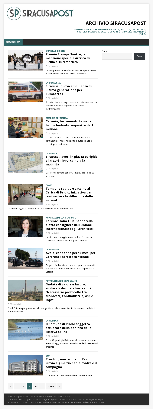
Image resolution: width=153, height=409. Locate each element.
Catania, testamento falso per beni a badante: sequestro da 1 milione (69, 125)
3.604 (51, 386)
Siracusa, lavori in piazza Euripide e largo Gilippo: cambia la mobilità (72, 160)
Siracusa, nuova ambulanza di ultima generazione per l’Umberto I (69, 90)
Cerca (104, 51)
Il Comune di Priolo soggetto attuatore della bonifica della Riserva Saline (69, 328)
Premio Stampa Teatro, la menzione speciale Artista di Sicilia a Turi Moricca (68, 58)
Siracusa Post (13, 42)
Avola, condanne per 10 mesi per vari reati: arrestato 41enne (70, 255)
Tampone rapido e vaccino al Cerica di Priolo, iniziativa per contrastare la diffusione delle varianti (69, 194)
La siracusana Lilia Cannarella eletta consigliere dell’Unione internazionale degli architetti (70, 225)
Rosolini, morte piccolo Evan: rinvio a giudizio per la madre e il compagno (71, 363)
